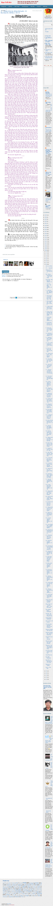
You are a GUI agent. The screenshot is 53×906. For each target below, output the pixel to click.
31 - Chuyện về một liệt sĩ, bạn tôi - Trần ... (49, 449)
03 (46, 675)
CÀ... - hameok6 (49, 268)
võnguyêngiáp (5, 896)
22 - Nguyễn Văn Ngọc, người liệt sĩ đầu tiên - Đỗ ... (49, 400)
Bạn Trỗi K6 (6, 2)
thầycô (15, 893)
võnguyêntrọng (11, 896)
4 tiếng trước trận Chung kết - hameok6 (49, 601)
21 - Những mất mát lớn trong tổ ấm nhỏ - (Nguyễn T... (49, 395)
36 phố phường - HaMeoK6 (49, 618)
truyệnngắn (15, 895)
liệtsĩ (6, 254)
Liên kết (39, 6)
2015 (46, 235)
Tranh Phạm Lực (49, 654)
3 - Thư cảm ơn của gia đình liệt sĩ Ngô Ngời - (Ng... (49, 297)
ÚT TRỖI (48, 191)
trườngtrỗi (27, 895)
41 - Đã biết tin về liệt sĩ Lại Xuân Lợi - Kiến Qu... (49, 503)
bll (41, 882)
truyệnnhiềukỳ (21, 895)
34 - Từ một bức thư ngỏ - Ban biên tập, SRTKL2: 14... (49, 464)
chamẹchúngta (31, 883)
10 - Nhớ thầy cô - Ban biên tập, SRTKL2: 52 (49, 334)
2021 (46, 223)
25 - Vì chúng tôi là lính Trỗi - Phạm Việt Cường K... (49, 416)
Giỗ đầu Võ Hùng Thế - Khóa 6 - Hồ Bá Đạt (49, 633)
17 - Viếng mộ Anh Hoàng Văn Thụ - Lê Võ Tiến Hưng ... (49, 372)
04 (46, 673)
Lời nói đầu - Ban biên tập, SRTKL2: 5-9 (49, 280)
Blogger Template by (8, 904)
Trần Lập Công (25, 894)
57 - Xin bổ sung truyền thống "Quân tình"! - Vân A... (49, 596)
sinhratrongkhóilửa (11, 254)
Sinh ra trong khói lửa (48, 172)
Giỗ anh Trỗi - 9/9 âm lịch (49, 621)
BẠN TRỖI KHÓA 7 (48, 206)
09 (46, 258)
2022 (46, 221)
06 (46, 264)
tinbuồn (34, 893)
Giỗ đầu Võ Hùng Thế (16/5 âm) (49, 630)
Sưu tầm (32, 6)
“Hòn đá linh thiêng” (48, 811)
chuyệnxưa (19, 884)
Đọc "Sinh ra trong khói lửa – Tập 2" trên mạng (49, 276)
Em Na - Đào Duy (48, 668)
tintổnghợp (8, 894)
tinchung (39, 893)
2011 (46, 244)
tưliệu (35, 895)
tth (31, 895)
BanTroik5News (49, 128)
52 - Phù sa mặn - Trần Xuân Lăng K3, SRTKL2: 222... (49, 565)
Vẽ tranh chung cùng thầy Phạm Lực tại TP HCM (49, 625)
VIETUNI (3, 276)
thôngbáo (23, 893)
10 (46, 256)
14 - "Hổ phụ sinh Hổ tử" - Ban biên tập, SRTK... (49, 355)
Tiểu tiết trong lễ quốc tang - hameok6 (49, 642)
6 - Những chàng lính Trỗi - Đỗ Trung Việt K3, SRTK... (49, 313)
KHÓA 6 (47, 59)
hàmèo (23, 886)
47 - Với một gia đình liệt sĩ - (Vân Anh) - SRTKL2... (49, 536)
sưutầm (36, 892)
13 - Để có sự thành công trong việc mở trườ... (49, 350)
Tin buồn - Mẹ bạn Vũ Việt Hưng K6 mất (49, 614)
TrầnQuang (38, 894)
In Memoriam (25, 6)
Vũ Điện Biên (17, 896)
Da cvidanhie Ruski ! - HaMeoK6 (48, 610)
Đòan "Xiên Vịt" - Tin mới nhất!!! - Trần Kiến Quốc (49, 605)
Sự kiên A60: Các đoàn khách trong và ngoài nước (49, 95)
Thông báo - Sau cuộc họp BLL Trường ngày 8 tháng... (49, 647)
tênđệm (7, 893)
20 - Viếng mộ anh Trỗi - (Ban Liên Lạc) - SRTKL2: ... (49, 389)
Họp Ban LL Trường (48, 665)
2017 (46, 231)
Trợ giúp (3, 10)
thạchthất (11, 893)
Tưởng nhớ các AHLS (48, 50)
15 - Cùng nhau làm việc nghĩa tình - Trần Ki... (49, 360)
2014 (46, 237)
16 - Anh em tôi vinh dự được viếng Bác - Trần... (49, 366)
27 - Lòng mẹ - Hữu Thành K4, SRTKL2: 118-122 (49, 427)
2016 (46, 233)
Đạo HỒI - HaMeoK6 (48, 657)
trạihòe (18, 894)
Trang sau (30, 297)
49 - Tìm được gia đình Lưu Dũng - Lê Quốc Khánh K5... (49, 547)
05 (46, 671)
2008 (46, 250)
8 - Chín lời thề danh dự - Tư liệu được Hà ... (49, 324)
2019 (46, 227)
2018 (46, 229)
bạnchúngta (36, 882)
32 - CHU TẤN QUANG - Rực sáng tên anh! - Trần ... (49, 454)
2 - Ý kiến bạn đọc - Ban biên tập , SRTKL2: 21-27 (49, 292)
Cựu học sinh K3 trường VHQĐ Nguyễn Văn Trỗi (49, 151)
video (39, 895)
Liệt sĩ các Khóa (49, 266)
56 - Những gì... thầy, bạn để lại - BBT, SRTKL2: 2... (49, 590)
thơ (27, 893)
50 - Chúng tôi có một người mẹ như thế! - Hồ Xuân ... (49, 553)
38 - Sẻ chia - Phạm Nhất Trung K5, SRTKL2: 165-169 (49, 487)
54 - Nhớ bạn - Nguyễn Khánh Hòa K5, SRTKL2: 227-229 (49, 578)
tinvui (13, 894)
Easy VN (3, 275)
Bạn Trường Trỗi (48, 103)
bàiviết (4, 254)
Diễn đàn (45, 6)
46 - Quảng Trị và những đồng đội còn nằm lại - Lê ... (49, 531)
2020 (46, 225)
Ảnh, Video (16, 6)
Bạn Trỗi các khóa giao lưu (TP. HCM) (49, 661)
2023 (46, 219)
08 (46, 260)
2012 (46, 241)
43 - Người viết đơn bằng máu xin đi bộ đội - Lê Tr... (49, 514)
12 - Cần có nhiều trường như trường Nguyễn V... (49, 344)
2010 (46, 246)
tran (21, 894)
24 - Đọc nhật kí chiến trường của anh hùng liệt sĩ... (49, 411)
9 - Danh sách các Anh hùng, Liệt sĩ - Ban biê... (49, 329)
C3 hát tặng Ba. (48, 207)
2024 (46, 217)
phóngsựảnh (29, 891)
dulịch (36, 884)
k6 (19, 887)
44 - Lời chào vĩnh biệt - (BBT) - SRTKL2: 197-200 (49, 520)
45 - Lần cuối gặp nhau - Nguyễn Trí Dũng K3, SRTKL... (49, 526)
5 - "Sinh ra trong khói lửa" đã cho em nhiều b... (49, 308)
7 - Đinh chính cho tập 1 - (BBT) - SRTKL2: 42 (49, 318)
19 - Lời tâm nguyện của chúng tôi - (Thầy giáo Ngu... (48, 384)
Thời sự (10, 6)
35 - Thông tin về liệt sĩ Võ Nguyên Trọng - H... (49, 470)
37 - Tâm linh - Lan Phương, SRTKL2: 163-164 (49, 481)
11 (46, 253)
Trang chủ (3, 6)
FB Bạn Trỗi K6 (48, 18)
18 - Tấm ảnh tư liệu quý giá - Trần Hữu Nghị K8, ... (49, 377)
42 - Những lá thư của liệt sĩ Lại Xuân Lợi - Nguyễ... (49, 509)
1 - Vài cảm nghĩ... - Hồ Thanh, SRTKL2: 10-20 (49, 286)
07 (46, 262)
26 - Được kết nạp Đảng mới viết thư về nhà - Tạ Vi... (49, 422)
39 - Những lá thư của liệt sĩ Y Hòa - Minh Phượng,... (49, 492)
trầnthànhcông (5, 895)
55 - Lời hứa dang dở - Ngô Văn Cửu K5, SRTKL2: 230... (49, 585)
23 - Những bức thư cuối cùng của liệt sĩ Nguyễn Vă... (49, 405)
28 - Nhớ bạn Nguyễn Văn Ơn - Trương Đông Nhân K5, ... (48, 433)
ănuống (17, 882)
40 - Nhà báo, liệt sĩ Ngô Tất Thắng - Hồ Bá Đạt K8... (49, 498)
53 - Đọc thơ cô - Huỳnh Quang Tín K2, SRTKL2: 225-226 (49, 572)
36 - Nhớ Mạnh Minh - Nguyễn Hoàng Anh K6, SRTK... (49, 475)
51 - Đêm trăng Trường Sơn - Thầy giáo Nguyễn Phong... (49, 559)
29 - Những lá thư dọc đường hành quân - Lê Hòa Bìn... (49, 439)
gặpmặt (9, 886)
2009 (46, 248)
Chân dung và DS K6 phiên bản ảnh (48, 57)
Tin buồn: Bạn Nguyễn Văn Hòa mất (47, 687)
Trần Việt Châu (32, 894)
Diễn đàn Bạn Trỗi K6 (48, 29)
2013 (46, 239)
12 (46, 251)
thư (30, 893)
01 (46, 679)
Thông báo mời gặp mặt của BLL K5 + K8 (49, 131)
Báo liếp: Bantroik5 (48, 92)
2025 (46, 215)
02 (46, 677)
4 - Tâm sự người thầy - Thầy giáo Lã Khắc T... (49, 302)
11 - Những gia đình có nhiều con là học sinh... (49, 339)
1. (5, 246)
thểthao (19, 893)
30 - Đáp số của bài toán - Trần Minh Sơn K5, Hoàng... (49, 444)
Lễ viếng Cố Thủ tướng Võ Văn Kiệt (49, 651)
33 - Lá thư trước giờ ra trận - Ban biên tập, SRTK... (49, 459)
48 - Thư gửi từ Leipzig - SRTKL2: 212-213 (49, 542)
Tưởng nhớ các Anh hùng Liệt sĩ (49, 271)
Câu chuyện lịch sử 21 (49, 799)
